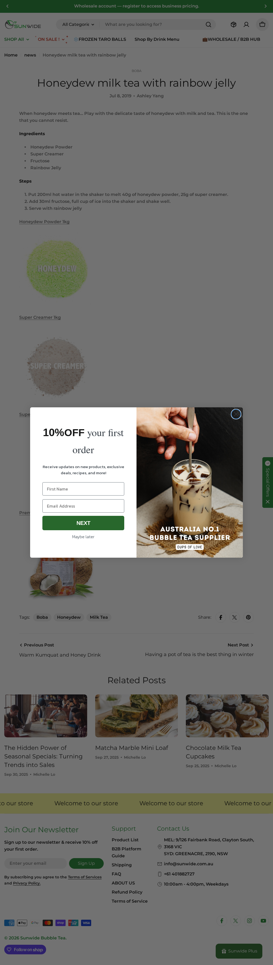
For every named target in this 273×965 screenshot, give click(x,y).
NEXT (83, 523)
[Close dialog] (236, 414)
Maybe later (83, 536)
